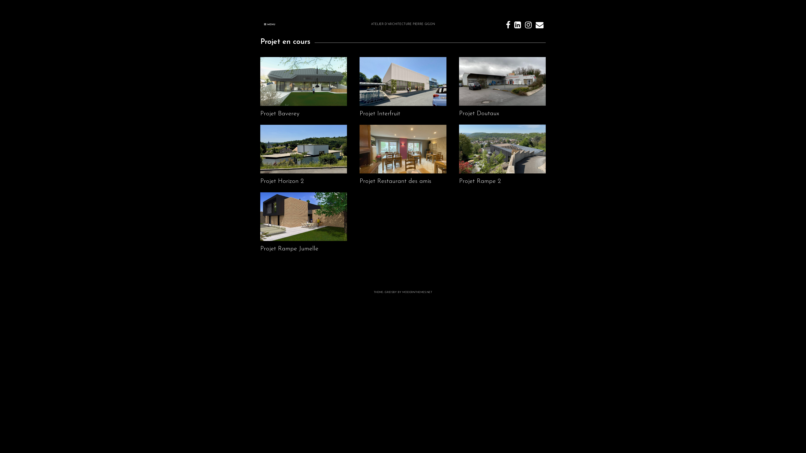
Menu (270, 24)
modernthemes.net (417, 292)
